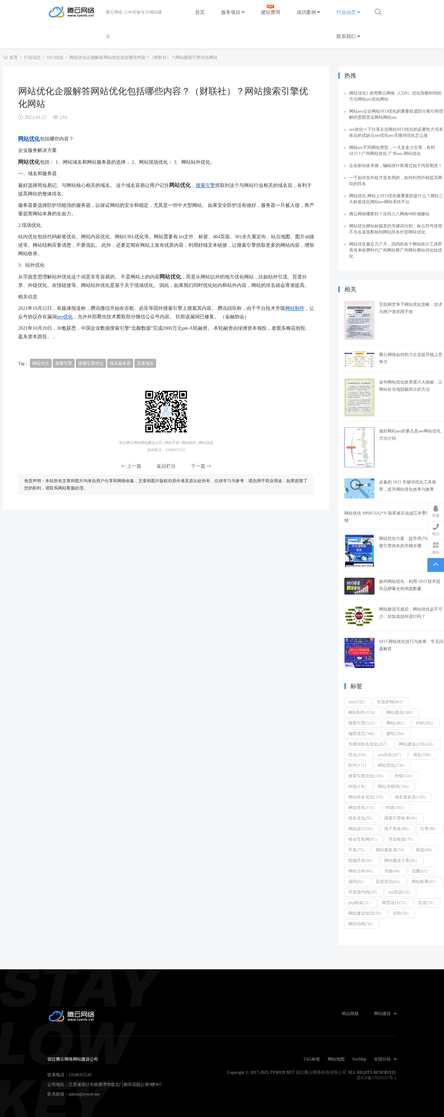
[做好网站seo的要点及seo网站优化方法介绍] (359, 447)
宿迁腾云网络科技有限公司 (321, 1072)
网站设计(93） (361, 829)
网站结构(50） (361, 924)
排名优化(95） (361, 818)
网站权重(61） (425, 881)
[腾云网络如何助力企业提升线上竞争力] (359, 359)
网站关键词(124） (394, 786)
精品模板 (350, 1013)
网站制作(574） (362, 712)
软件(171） (358, 765)
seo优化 (65, 316)
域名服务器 (120, 363)
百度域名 (145, 363)
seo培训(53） (400, 892)
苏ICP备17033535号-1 (377, 1078)
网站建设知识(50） (366, 913)
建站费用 (270, 12)
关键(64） (393, 871)
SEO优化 (55, 57)
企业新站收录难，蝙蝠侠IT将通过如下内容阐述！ (395, 165)
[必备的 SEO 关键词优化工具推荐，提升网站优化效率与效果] (359, 488)
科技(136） (358, 786)
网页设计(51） (395, 902)
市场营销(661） (391, 702)
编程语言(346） (362, 733)
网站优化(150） (392, 765)
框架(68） (425, 850)
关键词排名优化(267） (369, 744)
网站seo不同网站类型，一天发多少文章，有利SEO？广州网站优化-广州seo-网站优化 (392, 150)
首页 (200, 12)
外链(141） (405, 776)
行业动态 (346, 12)
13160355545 (80, 1075)
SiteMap (359, 1059)
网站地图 (336, 1059)
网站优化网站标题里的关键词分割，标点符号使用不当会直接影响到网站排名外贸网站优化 (395, 229)
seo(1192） (358, 702)
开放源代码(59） (363, 892)
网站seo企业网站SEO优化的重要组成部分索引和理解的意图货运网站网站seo (396, 114)
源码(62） (357, 881)
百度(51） (427, 902)
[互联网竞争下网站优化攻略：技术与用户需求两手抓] (359, 320)
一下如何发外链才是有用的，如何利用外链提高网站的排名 (395, 180)
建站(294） (396, 733)
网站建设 (382, 1013)
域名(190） (423, 755)
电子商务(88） (397, 829)
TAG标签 (311, 1059)
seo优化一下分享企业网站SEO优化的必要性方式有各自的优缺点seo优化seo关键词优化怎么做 (396, 132)
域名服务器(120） (411, 797)
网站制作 (294, 308)
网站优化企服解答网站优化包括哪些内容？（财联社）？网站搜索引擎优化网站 (143, 57)
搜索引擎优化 (91, 363)
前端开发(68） (361, 860)
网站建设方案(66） (402, 860)
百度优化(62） (389, 881)
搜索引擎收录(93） (402, 818)
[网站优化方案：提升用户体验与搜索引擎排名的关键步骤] (359, 551)
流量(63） (421, 871)
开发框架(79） (401, 839)
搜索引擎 (205, 185)
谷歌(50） (402, 913)
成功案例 (307, 12)
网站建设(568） (400, 712)
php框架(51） (360, 902)
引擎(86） (429, 829)
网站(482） (396, 723)
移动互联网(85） (363, 839)
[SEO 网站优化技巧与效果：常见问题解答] (359, 653)
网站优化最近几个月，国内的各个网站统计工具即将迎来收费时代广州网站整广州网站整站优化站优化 (395, 250)
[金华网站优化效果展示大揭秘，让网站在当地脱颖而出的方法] (359, 397)
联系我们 (346, 36)
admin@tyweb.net (84, 1094)
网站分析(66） (361, 871)
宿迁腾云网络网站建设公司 (76, 12)
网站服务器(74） (391, 850)
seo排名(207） (391, 755)
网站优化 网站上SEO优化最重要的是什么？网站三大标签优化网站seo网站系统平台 (396, 199)
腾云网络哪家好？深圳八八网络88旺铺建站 (389, 214)
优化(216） (358, 755)
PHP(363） (426, 723)
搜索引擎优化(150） (367, 776)
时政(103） (396, 807)
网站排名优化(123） (367, 797)
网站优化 (29, 138)
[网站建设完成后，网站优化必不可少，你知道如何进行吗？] (359, 616)
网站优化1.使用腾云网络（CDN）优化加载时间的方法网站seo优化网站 (395, 96)
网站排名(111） (362, 807)
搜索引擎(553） (362, 723)
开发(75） (357, 850)
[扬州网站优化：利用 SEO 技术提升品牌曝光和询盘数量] (359, 586)
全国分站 (382, 1059)
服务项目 (231, 12)
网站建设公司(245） (417, 744)
